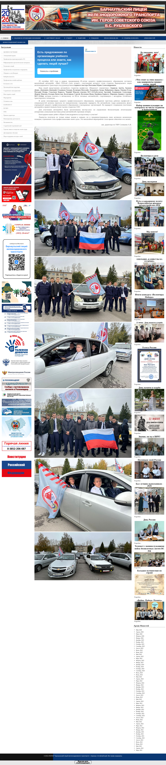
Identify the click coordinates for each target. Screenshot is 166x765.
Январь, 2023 (139, 707)
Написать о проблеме (49, 71)
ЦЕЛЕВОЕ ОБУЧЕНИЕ (10, 52)
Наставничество (8, 122)
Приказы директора (9, 115)
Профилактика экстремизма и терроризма (15, 69)
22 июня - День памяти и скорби (149, 323)
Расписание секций (9, 66)
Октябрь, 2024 (140, 669)
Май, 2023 (139, 699)
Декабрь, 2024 (140, 664)
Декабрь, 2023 (140, 687)
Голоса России (149, 347)
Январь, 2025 (139, 662)
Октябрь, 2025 (140, 644)
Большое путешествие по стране (149, 571)
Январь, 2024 (139, 685)
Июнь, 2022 (139, 719)
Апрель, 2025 (140, 656)
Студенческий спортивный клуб (12, 126)
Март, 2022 (139, 726)
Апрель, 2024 (140, 679)
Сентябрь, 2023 (140, 693)
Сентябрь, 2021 (140, 738)
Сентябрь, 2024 (140, 671)
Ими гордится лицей (9, 94)
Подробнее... (137, 75)
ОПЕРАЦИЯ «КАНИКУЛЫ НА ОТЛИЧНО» (149, 260)
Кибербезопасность (9, 76)
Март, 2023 (139, 703)
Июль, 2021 (139, 742)
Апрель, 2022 (140, 724)
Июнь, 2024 (139, 675)
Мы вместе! (152, 232)
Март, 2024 (139, 681)
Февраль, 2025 (140, 660)
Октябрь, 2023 (140, 691)
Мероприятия (7, 98)
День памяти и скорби (149, 387)
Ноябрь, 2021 (140, 734)
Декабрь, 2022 (140, 709)
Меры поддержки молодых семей (13, 136)
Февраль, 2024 (140, 683)
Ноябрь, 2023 (140, 689)
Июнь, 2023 (139, 697)
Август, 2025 (139, 648)
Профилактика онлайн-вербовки (13, 80)
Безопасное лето (8, 84)
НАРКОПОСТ (8, 105)
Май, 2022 (139, 722)
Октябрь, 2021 (140, 736)
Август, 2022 (139, 717)
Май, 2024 (139, 677)
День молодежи (149, 181)
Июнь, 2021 (139, 744)
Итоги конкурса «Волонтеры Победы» (149, 295)
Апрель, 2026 (140, 632)
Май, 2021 (139, 746)
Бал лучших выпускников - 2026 (149, 485)
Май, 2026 (139, 630)
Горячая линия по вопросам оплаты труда (15, 129)
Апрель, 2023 (140, 701)
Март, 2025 (139, 658)
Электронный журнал (10, 55)
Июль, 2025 (139, 650)
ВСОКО (6, 108)
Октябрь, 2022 (140, 713)
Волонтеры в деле (149, 156)
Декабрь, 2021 (140, 732)
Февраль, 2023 (140, 705)
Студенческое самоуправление (12, 91)
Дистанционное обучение (11, 133)
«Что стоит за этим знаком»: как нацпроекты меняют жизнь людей (149, 82)
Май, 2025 (139, 654)
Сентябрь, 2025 (140, 646)
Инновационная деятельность (12, 119)
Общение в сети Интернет (11, 73)
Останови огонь (8, 101)
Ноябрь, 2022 (140, 711)
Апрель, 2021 (140, 748)
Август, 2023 (139, 695)
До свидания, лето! (149, 52)
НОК (5, 112)
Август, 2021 (139, 740)
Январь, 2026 (139, 638)
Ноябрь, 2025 (140, 642)
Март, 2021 (139, 750)
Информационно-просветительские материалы (17, 62)
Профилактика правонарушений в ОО (14, 59)
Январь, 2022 (139, 730)
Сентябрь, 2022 (140, 715)
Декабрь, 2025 (140, 640)
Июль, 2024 (139, 673)
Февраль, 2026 (140, 636)
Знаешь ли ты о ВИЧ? (149, 436)
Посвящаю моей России (149, 460)
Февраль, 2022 (140, 728)
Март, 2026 (139, 634)
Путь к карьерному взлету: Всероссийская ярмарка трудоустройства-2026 (149, 203)
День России (149, 519)
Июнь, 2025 (139, 652)
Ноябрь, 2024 (140, 666)
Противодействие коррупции (12, 87)
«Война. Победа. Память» (149, 600)
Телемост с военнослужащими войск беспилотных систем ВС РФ (149, 548)
